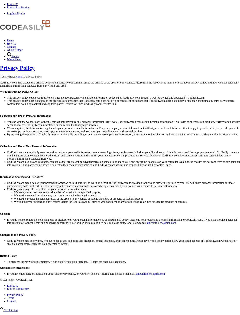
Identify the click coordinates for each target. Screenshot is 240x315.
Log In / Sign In (16, 13)
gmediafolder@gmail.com (161, 222)
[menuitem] (123, 40)
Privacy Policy (17, 68)
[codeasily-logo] (26, 34)
